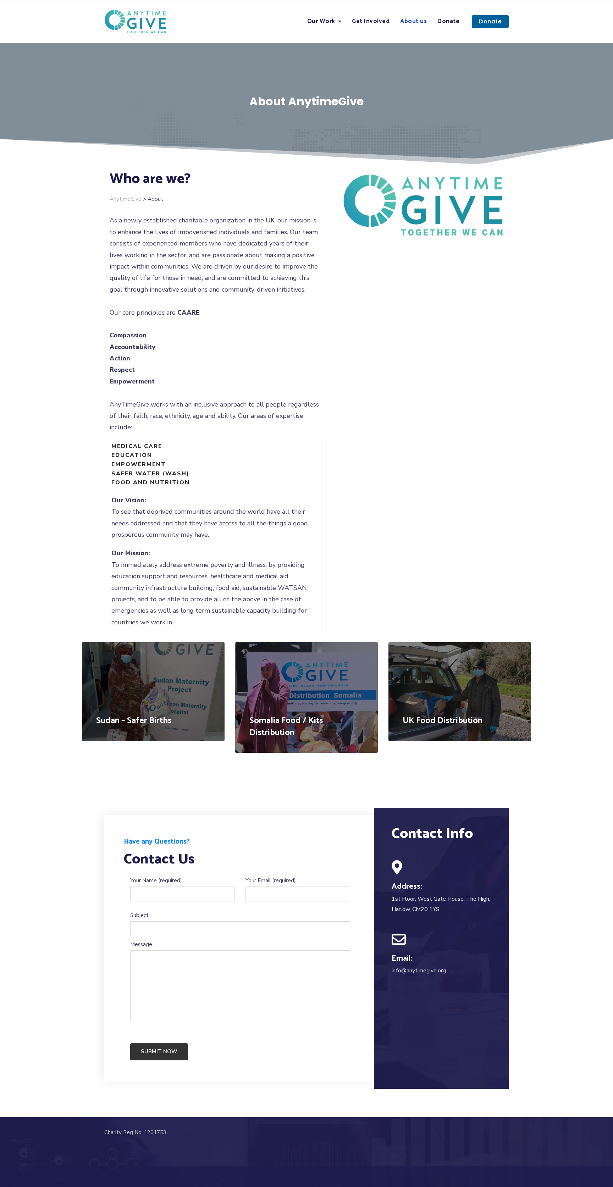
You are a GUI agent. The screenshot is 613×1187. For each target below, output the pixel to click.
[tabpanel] (153, 691)
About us (413, 21)
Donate (448, 21)
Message (141, 944)
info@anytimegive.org (419, 971)
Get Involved (371, 21)
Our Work (321, 21)
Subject (139, 915)
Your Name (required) (156, 880)
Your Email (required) (270, 880)
